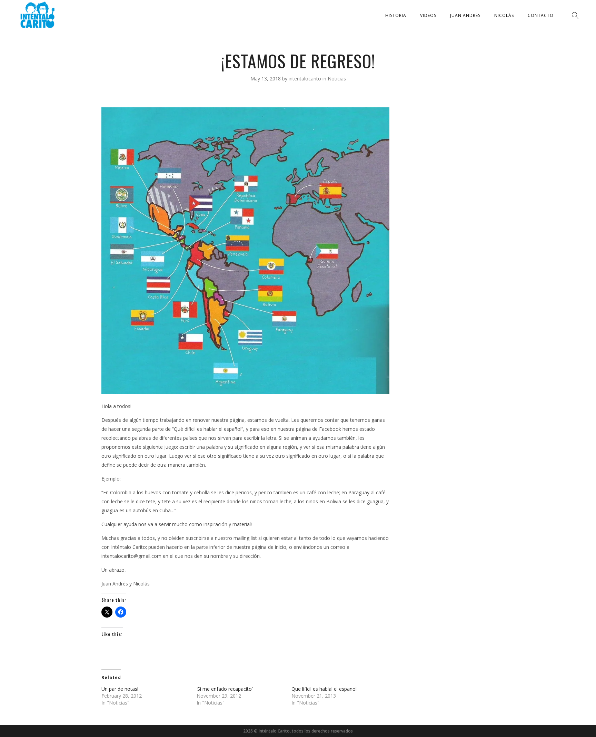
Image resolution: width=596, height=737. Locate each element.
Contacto (541, 15)
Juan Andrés (465, 15)
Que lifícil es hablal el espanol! (324, 689)
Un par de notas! (119, 689)
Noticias (337, 78)
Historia (395, 15)
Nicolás (504, 15)
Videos (428, 15)
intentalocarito (305, 78)
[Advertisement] (445, 210)
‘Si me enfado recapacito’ (224, 689)
